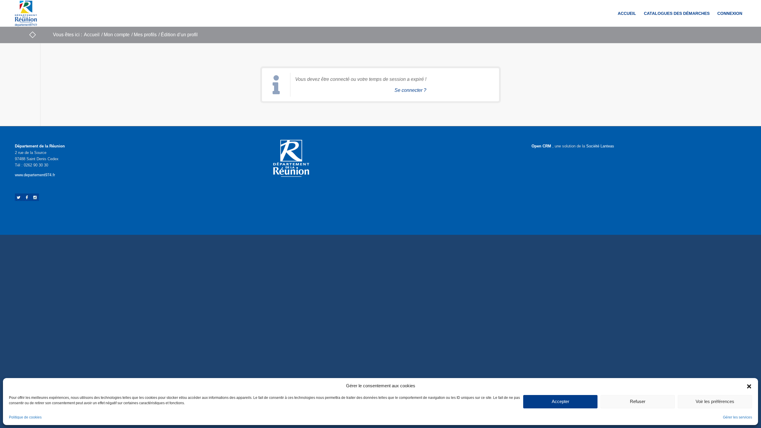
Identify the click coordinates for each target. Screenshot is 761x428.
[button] (749, 386)
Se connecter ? (410, 90)
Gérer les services (737, 417)
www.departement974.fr (35, 175)
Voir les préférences (715, 401)
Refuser (637, 401)
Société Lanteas (600, 146)
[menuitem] (627, 13)
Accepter (560, 401)
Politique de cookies (25, 417)
